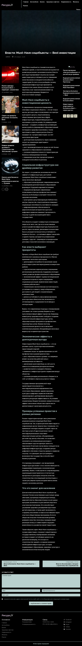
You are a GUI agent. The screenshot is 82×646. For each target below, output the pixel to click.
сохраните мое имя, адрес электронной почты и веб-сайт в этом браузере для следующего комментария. (36, 599)
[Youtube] (64, 629)
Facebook (69, 619)
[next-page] (6, 189)
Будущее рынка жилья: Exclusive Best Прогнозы (71, 80)
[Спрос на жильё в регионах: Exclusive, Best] (10, 104)
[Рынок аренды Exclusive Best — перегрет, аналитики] (10, 74)
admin (8, 56)
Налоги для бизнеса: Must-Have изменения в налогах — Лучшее (10, 180)
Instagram (69, 622)
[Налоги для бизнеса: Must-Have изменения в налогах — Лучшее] (10, 166)
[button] (78, 9)
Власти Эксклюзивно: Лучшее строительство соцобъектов (67, 564)
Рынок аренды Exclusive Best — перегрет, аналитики (10, 88)
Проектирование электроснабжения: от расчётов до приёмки (71, 72)
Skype (67, 624)
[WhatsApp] (75, 116)
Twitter (68, 626)
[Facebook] (64, 116)
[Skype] (64, 624)
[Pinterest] (72, 116)
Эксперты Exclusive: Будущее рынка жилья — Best (71, 93)
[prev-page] (3, 189)
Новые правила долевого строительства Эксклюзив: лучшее (9, 148)
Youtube (68, 629)
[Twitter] (68, 116)
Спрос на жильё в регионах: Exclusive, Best (10, 118)
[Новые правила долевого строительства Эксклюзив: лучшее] (10, 134)
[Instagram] (64, 622)
